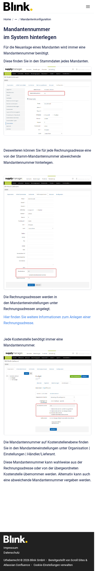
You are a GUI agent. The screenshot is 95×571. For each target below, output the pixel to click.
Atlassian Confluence (17, 565)
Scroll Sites (78, 560)
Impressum (11, 547)
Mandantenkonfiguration (36, 19)
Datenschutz (11, 552)
